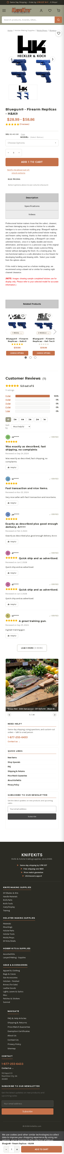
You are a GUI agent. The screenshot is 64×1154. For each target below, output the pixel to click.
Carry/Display (9, 907)
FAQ (9, 767)
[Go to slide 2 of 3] (30, 357)
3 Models (42, 333)
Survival (6, 1002)
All (8, 419)
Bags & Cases (9, 974)
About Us (12, 1035)
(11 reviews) (24, 124)
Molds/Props (8, 937)
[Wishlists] (50, 10)
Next (55, 331)
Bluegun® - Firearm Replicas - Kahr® (17, 339)
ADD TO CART (41, 1149)
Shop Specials (14, 762)
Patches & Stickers (11, 998)
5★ (15, 419)
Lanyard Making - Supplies (14, 957)
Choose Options (17, 353)
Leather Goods (9, 988)
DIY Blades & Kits (10, 893)
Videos (32, 214)
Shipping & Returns (16, 771)
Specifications (32, 206)
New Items (12, 757)
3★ (30, 419)
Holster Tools (9, 934)
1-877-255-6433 (18, 737)
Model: (31, 137)
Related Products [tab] (32, 304)
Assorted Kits (9, 954)
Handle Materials (10, 896)
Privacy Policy (13, 785)
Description (32, 197)
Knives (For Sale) (10, 984)
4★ (22, 419)
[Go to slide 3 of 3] (35, 357)
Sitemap (12, 1048)
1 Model (15, 333)
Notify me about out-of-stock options (18, 171)
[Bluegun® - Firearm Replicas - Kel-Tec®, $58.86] (43, 321)
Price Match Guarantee (17, 776)
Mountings (7, 927)
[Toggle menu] (4, 10)
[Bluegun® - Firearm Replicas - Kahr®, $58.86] (17, 321)
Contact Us (13, 1040)
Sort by (7, 426)
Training (6, 910)
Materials (7, 924)
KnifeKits (32, 855)
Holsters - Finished (11, 981)
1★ (44, 419)
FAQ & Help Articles (17, 1018)
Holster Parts (8, 931)
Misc (5, 995)
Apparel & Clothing (11, 970)
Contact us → (14, 741)
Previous (6, 331)
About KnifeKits (14, 780)
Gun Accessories (10, 977)
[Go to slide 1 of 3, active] (26, 357)
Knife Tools (8, 903)
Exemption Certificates (19, 1031)
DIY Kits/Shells (9, 941)
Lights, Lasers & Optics (13, 991)
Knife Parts (7, 900)
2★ (37, 419)
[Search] (58, 20)
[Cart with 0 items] (58, 10)
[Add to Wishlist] (58, 33)
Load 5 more (32, 648)
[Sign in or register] (41, 10)
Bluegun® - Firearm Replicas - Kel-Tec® (44, 339)
